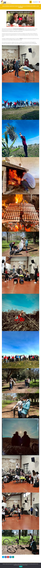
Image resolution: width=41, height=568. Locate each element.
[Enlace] (6, 2)
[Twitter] (38, 2)
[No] (39, 565)
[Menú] (31, 2)
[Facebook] (36, 2)
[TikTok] (35, 2)
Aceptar (21, 566)
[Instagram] (33, 2)
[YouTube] (39, 2)
